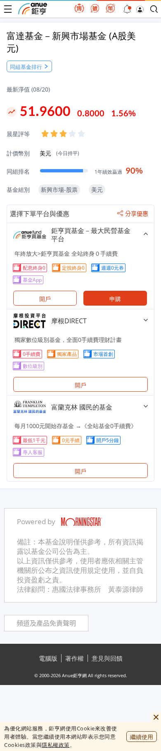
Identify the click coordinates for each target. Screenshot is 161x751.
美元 (59, 153)
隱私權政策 (56, 745)
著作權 (74, 658)
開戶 (45, 299)
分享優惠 (136, 213)
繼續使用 (141, 737)
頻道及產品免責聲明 (46, 623)
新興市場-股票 (59, 189)
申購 (115, 299)
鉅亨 (32, 8)
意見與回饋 (107, 658)
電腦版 (48, 658)
